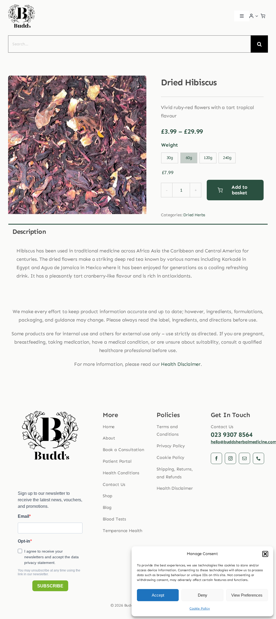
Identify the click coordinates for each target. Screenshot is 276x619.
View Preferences (247, 595)
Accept (158, 595)
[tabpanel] (138, 266)
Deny (202, 595)
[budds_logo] (21, 6)
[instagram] (230, 458)
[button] (265, 554)
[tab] (138, 231)
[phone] (258, 458)
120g (208, 157)
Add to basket (239, 190)
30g (170, 157)
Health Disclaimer (181, 364)
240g (227, 157)
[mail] (244, 458)
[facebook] (216, 458)
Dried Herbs (194, 214)
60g (189, 157)
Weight (169, 145)
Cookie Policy (199, 608)
